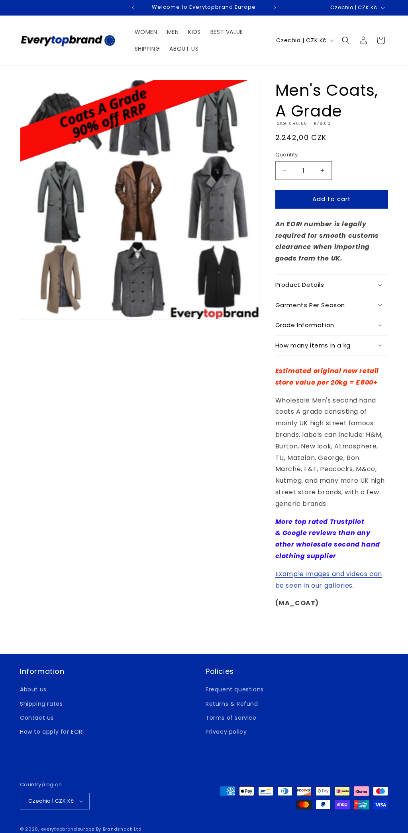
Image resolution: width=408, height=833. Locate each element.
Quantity (286, 154)
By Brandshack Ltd (119, 829)
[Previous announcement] (133, 7)
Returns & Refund (232, 704)
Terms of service (231, 718)
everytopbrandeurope (67, 829)
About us (33, 689)
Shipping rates (41, 704)
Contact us (37, 718)
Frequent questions (235, 689)
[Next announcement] (275, 7)
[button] (346, 40)
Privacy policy (226, 732)
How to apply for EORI (52, 732)
